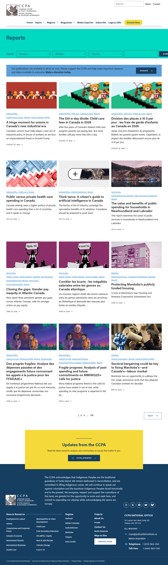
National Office (11, 113)
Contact (156, 4)
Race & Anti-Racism (44, 540)
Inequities (36, 276)
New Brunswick (47, 276)
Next (150, 415)
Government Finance (119, 276)
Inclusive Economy (14, 536)
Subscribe (101, 22)
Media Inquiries (85, 22)
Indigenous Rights (26, 359)
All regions (130, 528)
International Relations (16, 545)
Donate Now (133, 22)
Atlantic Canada (12, 276)
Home (30, 22)
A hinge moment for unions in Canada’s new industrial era (27, 124)
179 (91, 415)
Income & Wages (91, 276)
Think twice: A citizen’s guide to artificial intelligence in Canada (81, 198)
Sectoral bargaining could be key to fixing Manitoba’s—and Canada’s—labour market (134, 367)
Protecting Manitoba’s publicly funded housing (133, 286)
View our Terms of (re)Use (60, 561)
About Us (98, 518)
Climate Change (43, 545)
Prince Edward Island (14, 284)
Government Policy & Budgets (70, 362)
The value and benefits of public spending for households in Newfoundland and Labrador (134, 207)
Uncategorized (46, 359)
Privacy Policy (76, 561)
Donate (144, 70)
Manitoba (114, 273)
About (148, 4)
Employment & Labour (14, 117)
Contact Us (99, 527)
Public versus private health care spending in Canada (29, 198)
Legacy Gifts (114, 22)
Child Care (75, 113)
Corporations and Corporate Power (18, 529)
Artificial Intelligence (78, 192)
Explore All (40, 549)
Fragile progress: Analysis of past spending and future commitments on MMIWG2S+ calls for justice (82, 373)
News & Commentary (119, 359)
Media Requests (101, 531)
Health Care (23, 192)
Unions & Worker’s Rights (40, 117)
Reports (27, 117)
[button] (33, 54)
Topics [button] (38, 22)
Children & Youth (86, 113)
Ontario (68, 537)
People (97, 522)
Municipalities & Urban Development (46, 520)
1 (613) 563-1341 (151, 544)
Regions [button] (51, 22)
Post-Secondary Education (47, 531)
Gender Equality (25, 276)
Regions (69, 514)
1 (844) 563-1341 (151, 548)
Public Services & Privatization (145, 195)
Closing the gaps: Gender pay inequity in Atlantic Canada (27, 291)
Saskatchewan (71, 527)
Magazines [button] (66, 22)
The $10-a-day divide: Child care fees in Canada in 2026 (81, 120)
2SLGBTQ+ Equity (44, 536)
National (69, 518)
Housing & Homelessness (137, 276)
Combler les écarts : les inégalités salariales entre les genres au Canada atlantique (83, 285)
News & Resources (15, 514)
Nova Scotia (115, 192)
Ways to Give (100, 535)
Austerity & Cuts (12, 359)
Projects (98, 514)
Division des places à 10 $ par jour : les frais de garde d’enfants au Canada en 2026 (134, 122)
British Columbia (72, 523)
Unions (9, 523)
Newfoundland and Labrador (122, 195)
